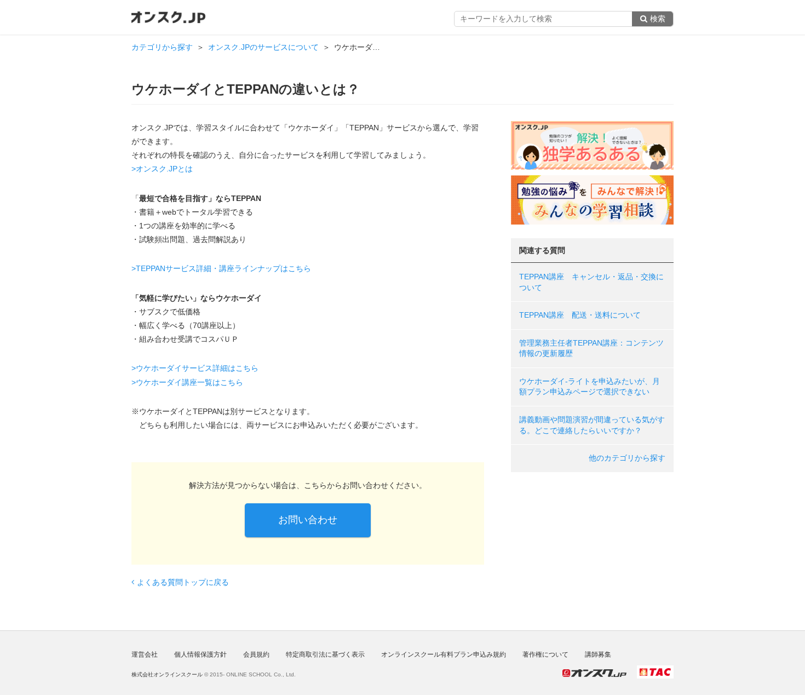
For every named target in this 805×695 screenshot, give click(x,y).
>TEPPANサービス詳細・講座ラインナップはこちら (221, 268)
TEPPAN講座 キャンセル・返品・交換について (591, 282)
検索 (657, 18)
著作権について (545, 654)
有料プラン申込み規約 (443, 654)
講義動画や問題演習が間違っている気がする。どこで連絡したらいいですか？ (592, 425)
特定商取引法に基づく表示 (325, 654)
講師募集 (598, 654)
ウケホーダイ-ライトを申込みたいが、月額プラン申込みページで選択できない (589, 387)
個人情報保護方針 (200, 654)
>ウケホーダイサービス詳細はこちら (194, 368)
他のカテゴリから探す (627, 457)
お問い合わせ (307, 519)
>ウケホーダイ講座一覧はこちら (187, 382)
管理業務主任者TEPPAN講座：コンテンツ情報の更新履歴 (591, 348)
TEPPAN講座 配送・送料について (580, 315)
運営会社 (144, 654)
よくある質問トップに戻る (183, 582)
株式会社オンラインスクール (167, 674)
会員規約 (256, 654)
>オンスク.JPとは (162, 168)
